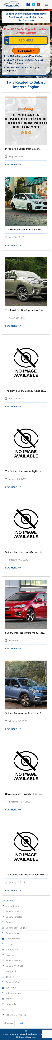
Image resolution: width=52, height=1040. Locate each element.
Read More (11, 164)
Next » (21, 1023)
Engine (9, 998)
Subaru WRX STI (14, 965)
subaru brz (11, 987)
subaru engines (13, 993)
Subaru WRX (12, 982)
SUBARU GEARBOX (16, 1015)
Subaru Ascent (13, 960)
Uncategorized (13, 938)
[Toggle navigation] (47, 4)
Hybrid (9, 944)
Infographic (11, 971)
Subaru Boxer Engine (16, 927)
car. (7, 1009)
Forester (10, 955)
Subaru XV (11, 1004)
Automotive (12, 949)
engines (10, 976)
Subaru (9, 922)
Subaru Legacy (13, 933)
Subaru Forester (14, 916)
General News (13, 906)
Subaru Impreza (13, 911)
